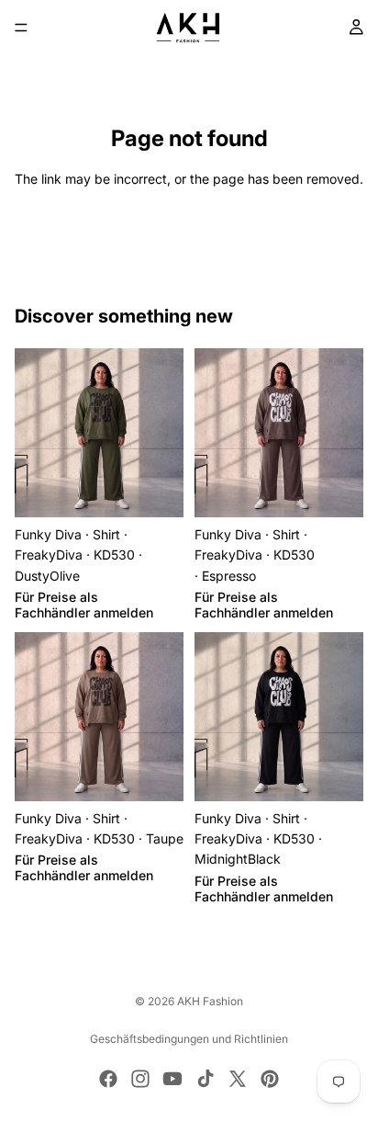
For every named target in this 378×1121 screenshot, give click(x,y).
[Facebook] (108, 1079)
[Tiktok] (206, 1079)
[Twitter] (238, 1079)
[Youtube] (172, 1079)
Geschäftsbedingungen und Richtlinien (189, 1039)
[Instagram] (140, 1079)
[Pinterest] (270, 1079)
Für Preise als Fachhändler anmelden (84, 604)
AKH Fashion (210, 1001)
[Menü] (21, 27)
